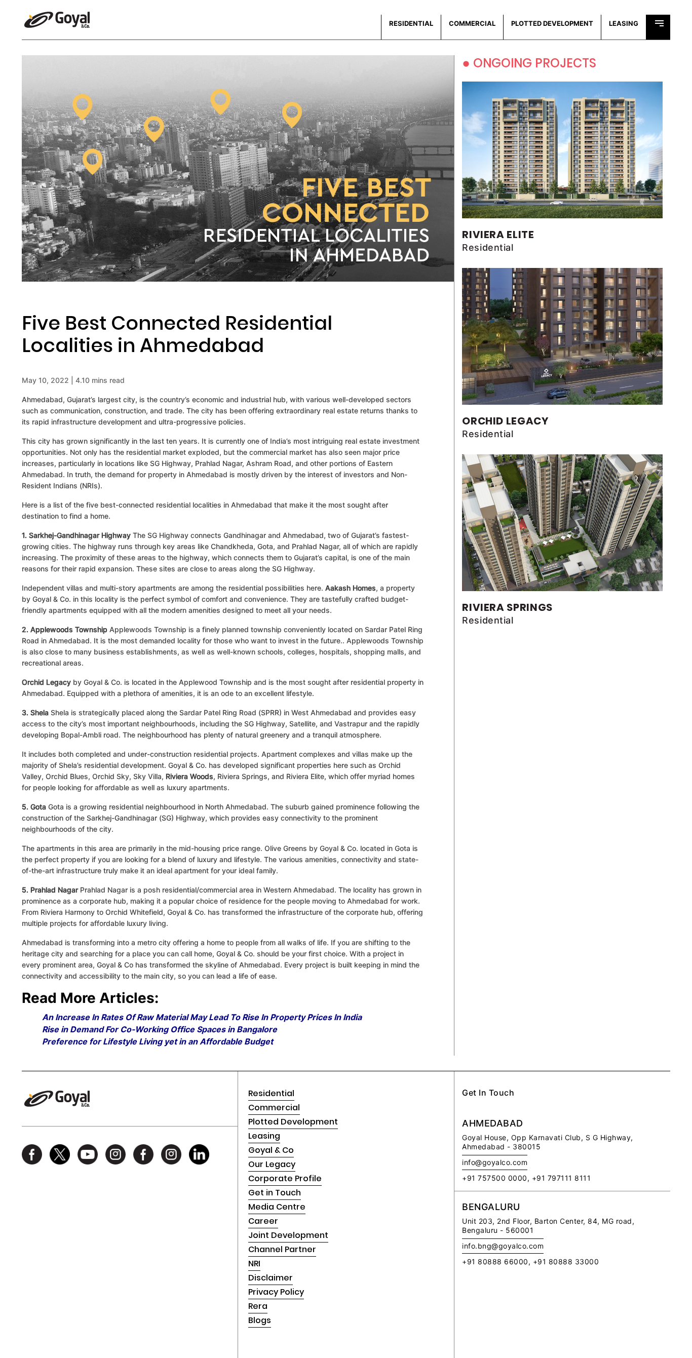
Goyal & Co (271, 1150)
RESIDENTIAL (411, 23)
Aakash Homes (350, 588)
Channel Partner (282, 1249)
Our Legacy (271, 1164)
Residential (271, 1093)
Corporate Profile (285, 1178)
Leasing (264, 1136)
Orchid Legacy (46, 682)
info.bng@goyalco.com (503, 1245)
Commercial (274, 1107)
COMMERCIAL (472, 23)
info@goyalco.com (494, 1162)
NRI (254, 1263)
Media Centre (276, 1207)
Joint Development (288, 1235)
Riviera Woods (189, 776)
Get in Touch (274, 1192)
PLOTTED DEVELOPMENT (552, 23)
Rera (257, 1306)
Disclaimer (270, 1278)
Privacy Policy (276, 1292)
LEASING (623, 23)
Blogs (259, 1320)
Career (263, 1221)
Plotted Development (293, 1122)
